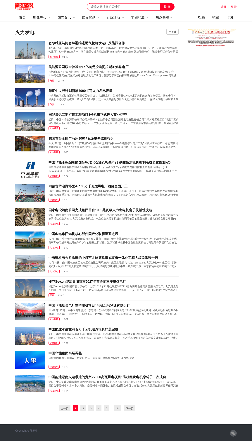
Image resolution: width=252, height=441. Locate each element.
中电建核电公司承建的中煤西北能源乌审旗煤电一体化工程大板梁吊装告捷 (103, 257)
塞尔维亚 (54, 56)
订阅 (229, 17)
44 (117, 408)
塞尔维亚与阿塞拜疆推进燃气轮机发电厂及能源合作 (87, 42)
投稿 (201, 17)
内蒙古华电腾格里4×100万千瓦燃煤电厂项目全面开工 (88, 186)
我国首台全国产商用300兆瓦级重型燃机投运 (81, 138)
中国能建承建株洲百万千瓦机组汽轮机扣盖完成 (83, 329)
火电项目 (54, 128)
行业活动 (114, 17)
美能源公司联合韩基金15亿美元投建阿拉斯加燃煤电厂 (89, 66)
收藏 (215, 17)
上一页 (64, 408)
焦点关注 (162, 17)
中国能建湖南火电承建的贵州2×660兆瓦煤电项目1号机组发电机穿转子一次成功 (107, 376)
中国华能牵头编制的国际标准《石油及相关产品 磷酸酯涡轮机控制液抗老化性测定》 (110, 162)
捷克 (52, 295)
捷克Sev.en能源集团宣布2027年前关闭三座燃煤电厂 (87, 281)
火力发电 (54, 151)
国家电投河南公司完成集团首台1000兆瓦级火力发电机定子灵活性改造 (100, 209)
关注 (174, 31)
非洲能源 (138, 17)
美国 (52, 80)
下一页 (129, 408)
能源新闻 (27, 6)
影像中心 (40, 17)
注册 (224, 7)
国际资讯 (89, 17)
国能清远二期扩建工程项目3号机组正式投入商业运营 (88, 114)
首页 (22, 17)
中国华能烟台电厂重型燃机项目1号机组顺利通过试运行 (89, 305)
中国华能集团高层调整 (65, 353)
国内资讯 (65, 17)
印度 (52, 104)
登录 (234, 7)
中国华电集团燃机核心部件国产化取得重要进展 (83, 233)
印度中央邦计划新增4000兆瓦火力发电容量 (80, 90)
